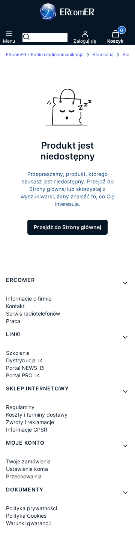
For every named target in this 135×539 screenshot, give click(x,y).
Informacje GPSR (26, 429)
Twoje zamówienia (28, 461)
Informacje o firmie (28, 298)
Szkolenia (18, 353)
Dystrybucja (21, 360)
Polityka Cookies (26, 515)
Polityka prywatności (31, 508)
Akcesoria (103, 54)
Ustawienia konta (27, 469)
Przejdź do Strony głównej (67, 227)
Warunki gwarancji (28, 523)
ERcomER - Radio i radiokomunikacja (45, 54)
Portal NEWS (22, 368)
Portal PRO (20, 375)
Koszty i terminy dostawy (37, 414)
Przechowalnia (24, 476)
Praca (13, 321)
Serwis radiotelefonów (33, 313)
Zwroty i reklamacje (30, 422)
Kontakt (15, 306)
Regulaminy (20, 407)
